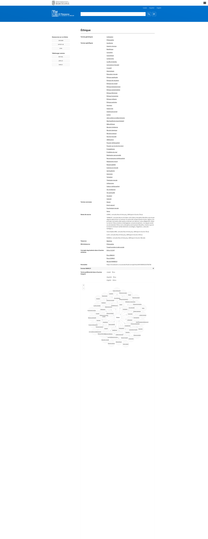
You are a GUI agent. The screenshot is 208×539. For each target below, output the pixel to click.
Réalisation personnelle (114, 155)
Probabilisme (111, 149)
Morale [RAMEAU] (112, 261)
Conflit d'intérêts (112, 62)
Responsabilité (111, 165)
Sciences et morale (112, 168)
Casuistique (110, 55)
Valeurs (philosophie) (113, 186)
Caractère (110, 52)
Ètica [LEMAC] (111, 258)
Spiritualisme (111, 171)
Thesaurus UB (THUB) (63, 13)
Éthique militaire (112, 99)
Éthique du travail (112, 83)
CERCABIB (60, 40)
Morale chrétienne (112, 127)
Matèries (109, 241)
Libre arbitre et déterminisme (116, 118)
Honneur (109, 105)
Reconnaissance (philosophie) (116, 158)
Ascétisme (110, 43)
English (159, 8)
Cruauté (109, 68)
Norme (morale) (111, 136)
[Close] (205, 3)
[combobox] (113, 14)
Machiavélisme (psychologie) (115, 121)
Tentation (110, 177)
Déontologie (110, 71)
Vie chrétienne (111, 189)
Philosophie (110, 40)
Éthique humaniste (112, 96)
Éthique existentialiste (113, 90)
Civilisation (110, 37)
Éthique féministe (112, 93)
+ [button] (83, 285)
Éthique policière (112, 102)
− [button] (83, 288)
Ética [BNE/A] (110, 255)
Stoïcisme (110, 174)
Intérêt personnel (112, 112)
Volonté (109, 199)
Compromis (110, 59)
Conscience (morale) (113, 65)
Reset (154, 14)
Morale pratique (112, 133)
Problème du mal (112, 152)
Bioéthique (110, 49)
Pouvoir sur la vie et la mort (115, 146)
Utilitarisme (110, 183)
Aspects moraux (112, 46)
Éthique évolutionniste (113, 87)
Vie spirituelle (111, 193)
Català (145, 8)
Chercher (149, 14)
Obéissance (110, 140)
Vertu (108, 211)
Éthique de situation (113, 80)
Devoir (109, 202)
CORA (60, 48)
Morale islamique (112, 130)
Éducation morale (112, 74)
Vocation (109, 196)
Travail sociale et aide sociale (115, 247)
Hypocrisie (110, 108)
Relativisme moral (112, 161)
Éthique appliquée (112, 77)
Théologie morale (112, 180)
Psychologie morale (113, 208)
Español (151, 8)
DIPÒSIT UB (61, 44)
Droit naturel (111, 205)
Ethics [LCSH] (111, 250)
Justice (109, 115)
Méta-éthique (111, 124)
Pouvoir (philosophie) (113, 143)
